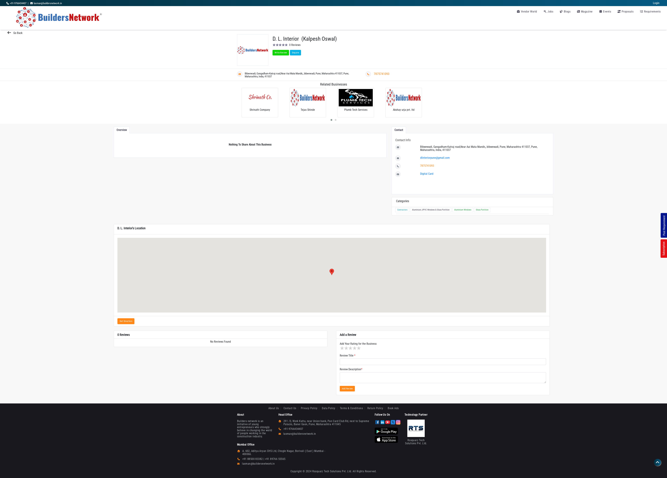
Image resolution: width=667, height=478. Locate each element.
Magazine (586, 11)
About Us (273, 408)
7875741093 (381, 74)
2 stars (346, 348)
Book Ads (393, 408)
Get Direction (126, 321)
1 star (342, 348)
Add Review (347, 388)
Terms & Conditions (351, 408)
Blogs (566, 11)
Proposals (627, 11)
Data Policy (328, 408)
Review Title (347, 355)
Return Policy (375, 408)
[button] (332, 272)
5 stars (358, 348)
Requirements (652, 11)
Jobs (550, 11)
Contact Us (289, 408)
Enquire (295, 52)
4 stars (354, 348)
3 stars (350, 348)
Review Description (351, 369)
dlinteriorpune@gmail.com (435, 157)
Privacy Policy (309, 408)
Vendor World (528, 11)
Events (606, 11)
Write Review (281, 52)
